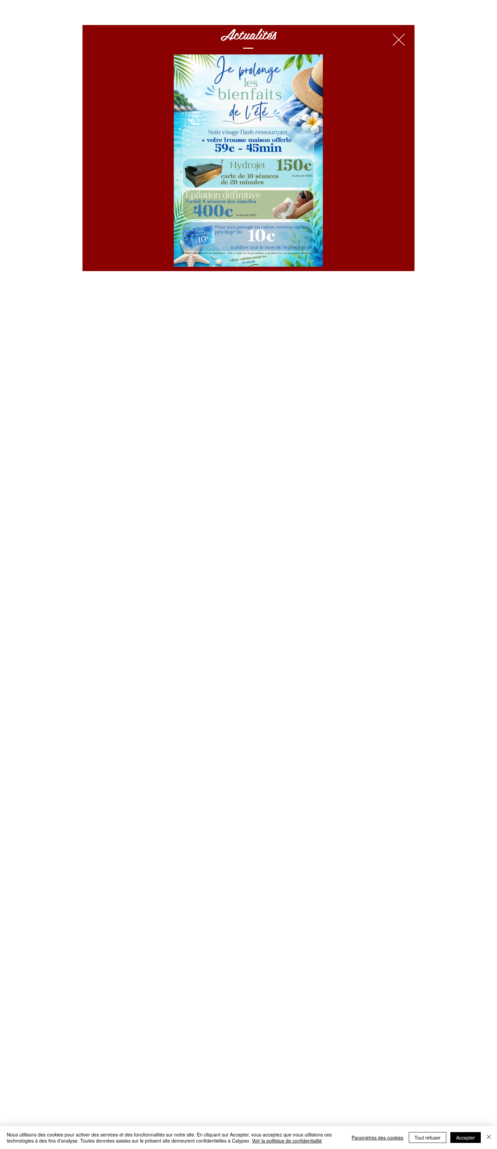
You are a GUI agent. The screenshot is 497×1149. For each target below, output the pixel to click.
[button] (399, 40)
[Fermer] (489, 1137)
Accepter (465, 1137)
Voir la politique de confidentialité (287, 1140)
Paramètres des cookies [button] (377, 1137)
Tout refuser (428, 1137)
